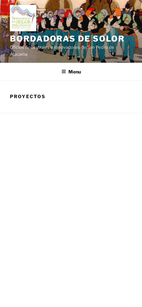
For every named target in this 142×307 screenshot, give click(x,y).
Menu (74, 71)
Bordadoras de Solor (67, 38)
